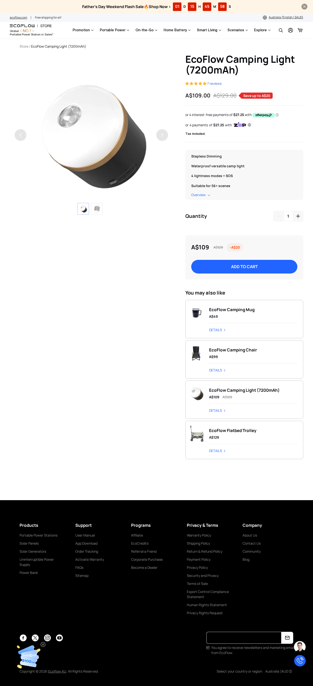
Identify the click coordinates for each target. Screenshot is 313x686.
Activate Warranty (89, 559)
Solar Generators (33, 551)
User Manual (85, 535)
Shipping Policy (198, 543)
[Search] (281, 30)
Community (252, 551)
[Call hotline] (300, 660)
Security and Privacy (203, 575)
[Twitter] (35, 638)
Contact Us (252, 543)
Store (24, 46)
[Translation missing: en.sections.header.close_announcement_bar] (304, 7)
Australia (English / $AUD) (286, 17)
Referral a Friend (143, 551)
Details (215, 329)
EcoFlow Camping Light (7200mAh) (58, 46)
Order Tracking (86, 551)
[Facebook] (23, 637)
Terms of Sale (197, 583)
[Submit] (287, 638)
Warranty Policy (199, 535)
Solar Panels (29, 543)
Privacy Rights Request (205, 613)
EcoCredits (139, 543)
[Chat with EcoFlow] (300, 647)
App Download (86, 543)
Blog (246, 559)
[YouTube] (59, 637)
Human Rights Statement (207, 604)
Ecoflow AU (57, 671)
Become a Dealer (144, 567)
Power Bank (29, 572)
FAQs (79, 567)
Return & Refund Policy (204, 551)
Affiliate (137, 535)
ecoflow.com (18, 17)
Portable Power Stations (38, 535)
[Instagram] (47, 637)
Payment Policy (199, 559)
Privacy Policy (197, 567)
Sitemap (82, 575)
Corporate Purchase (147, 559)
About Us (250, 535)
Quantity (196, 216)
